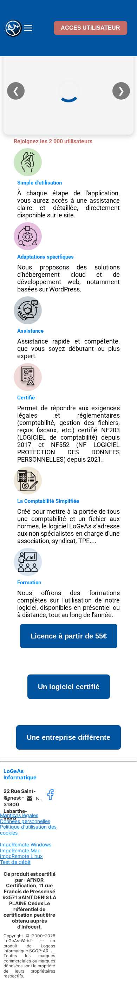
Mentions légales (19, 815)
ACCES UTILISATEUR (90, 28)
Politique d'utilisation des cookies (28, 830)
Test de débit (15, 862)
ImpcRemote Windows (25, 844)
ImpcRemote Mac (20, 850)
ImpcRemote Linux (21, 856)
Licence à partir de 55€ (69, 636)
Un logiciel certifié (68, 687)
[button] (14, 798)
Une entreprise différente (68, 737)
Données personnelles (25, 821)
